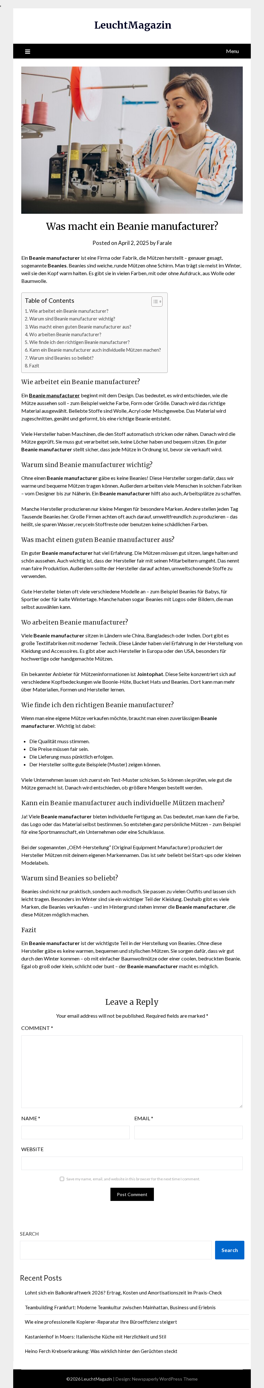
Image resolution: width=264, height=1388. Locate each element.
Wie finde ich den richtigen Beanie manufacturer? (79, 342)
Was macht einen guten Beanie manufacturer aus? (80, 326)
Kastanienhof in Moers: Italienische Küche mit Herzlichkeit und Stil (95, 1336)
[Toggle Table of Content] (153, 301)
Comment (37, 1028)
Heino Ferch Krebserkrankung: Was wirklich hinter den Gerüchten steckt (101, 1351)
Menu (232, 51)
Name (30, 1118)
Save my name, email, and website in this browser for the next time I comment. (133, 1178)
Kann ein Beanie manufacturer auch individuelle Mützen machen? (95, 350)
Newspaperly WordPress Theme (165, 1379)
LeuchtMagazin (133, 25)
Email (143, 1118)
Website (32, 1149)
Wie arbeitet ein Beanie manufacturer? (68, 311)
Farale (164, 242)
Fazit (34, 365)
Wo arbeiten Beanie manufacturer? (65, 334)
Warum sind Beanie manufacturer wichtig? (72, 318)
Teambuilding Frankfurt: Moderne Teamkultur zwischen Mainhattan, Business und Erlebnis (120, 1307)
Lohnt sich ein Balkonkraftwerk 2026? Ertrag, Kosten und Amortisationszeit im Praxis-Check (123, 1292)
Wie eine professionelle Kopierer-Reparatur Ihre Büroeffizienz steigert (101, 1322)
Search (29, 1234)
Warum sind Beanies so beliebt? (61, 358)
